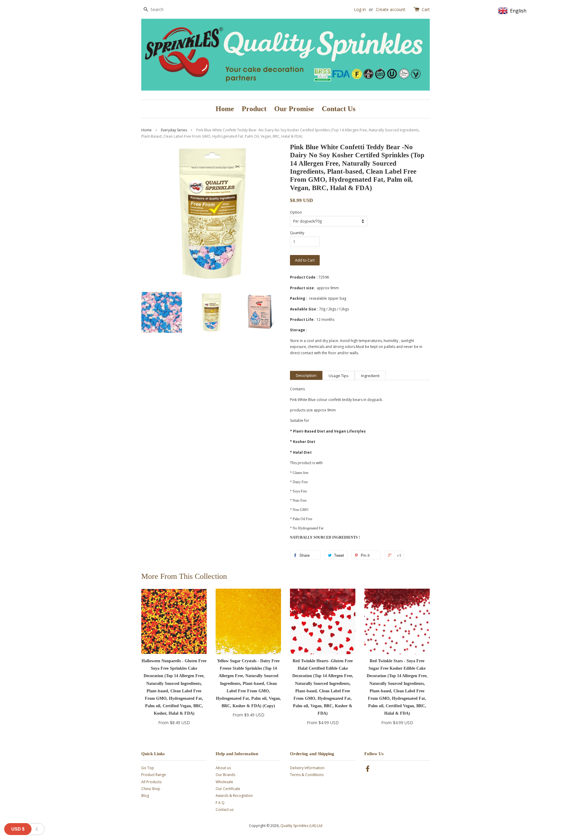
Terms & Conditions (307, 774)
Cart (426, 9)
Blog (145, 795)
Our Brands (225, 774)
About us (223, 767)
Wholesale (224, 781)
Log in (360, 9)
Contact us (224, 809)
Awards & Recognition (234, 795)
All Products (151, 781)
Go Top (147, 767)
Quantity (297, 232)
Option (296, 212)
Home (225, 109)
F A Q (220, 802)
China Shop (150, 788)
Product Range (153, 774)
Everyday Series (174, 130)
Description (306, 375)
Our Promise (294, 109)
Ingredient (370, 375)
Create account (390, 9)
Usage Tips (339, 375)
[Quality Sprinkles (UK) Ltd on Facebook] (367, 769)
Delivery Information (307, 767)
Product (254, 109)
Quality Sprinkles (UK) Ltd (301, 825)
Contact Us (338, 109)
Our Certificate (228, 788)
